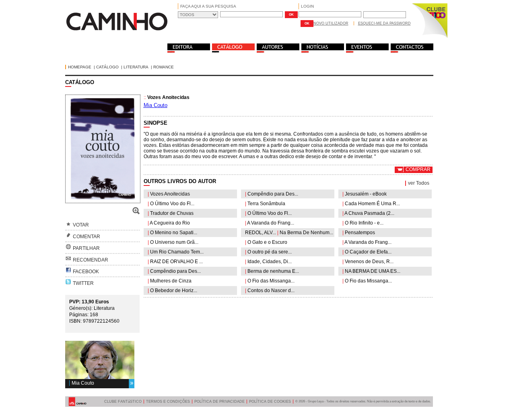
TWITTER (83, 283)
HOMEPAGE (79, 67)
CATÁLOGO (107, 67)
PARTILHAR (86, 248)
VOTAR (81, 225)
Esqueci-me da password (384, 23)
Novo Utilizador (330, 23)
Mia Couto (83, 383)
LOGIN (307, 6)
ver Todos (418, 183)
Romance (163, 67)
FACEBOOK (86, 271)
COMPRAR (418, 169)
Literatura (136, 67)
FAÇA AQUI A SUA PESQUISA (208, 6)
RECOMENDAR (90, 260)
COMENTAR (86, 236)
